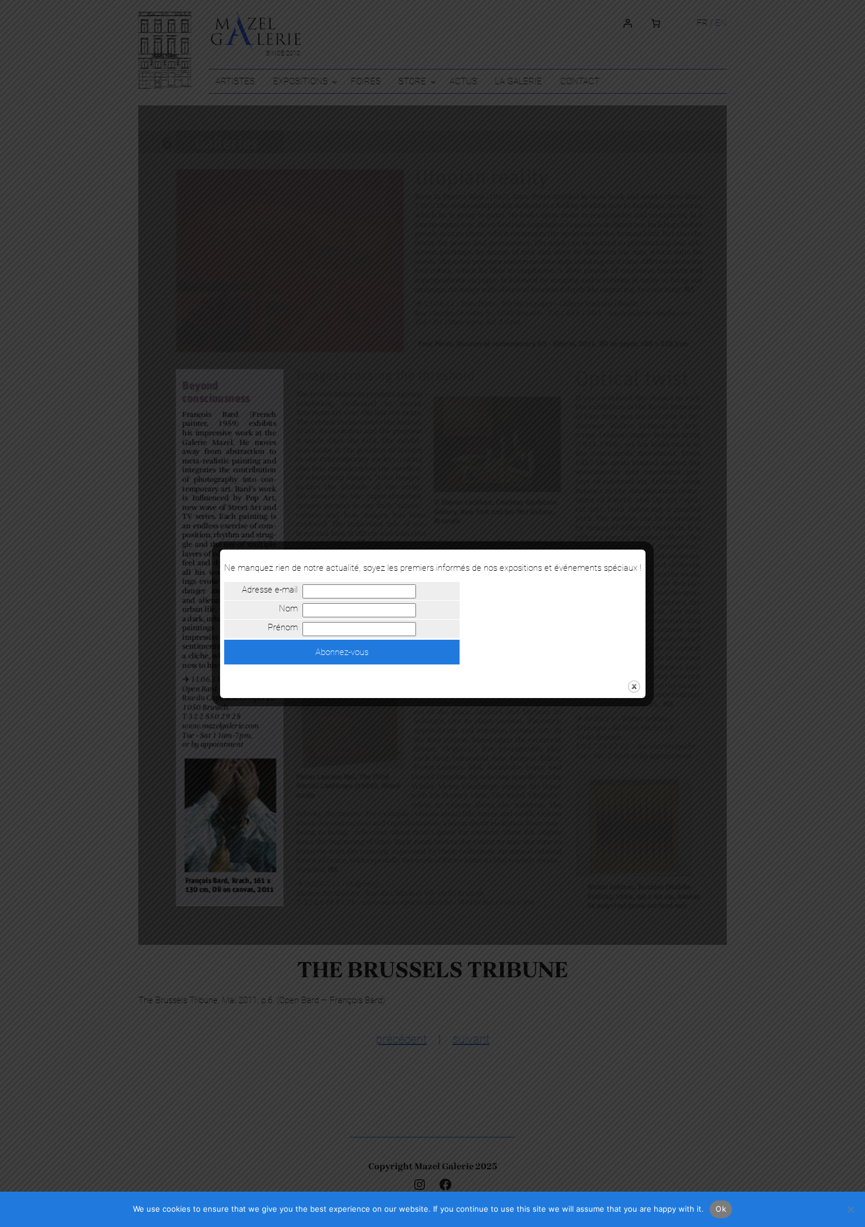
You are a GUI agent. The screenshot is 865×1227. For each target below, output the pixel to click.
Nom (288, 608)
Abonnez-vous (341, 652)
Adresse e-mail (269, 589)
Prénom (282, 627)
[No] (850, 1209)
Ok (721, 1208)
